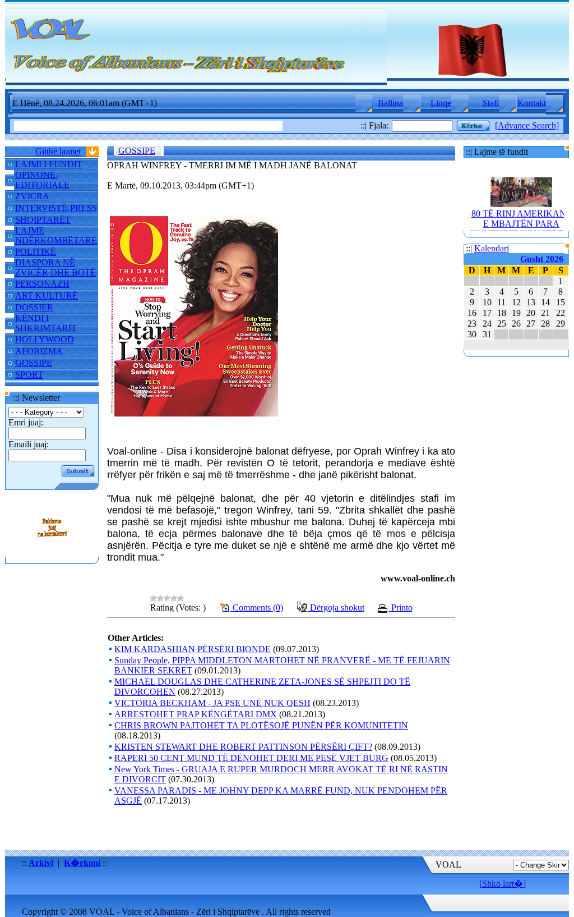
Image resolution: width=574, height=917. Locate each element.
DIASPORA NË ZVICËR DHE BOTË (55, 267)
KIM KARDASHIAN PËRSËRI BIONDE (192, 649)
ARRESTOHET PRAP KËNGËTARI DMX (195, 714)
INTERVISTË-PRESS (56, 208)
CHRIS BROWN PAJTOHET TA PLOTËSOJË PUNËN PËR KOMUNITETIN (261, 725)
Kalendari (491, 248)
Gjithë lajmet (58, 151)
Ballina (390, 103)
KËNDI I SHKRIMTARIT (46, 323)
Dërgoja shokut (336, 607)
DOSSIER (34, 307)
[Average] (167, 598)
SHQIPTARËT (43, 219)
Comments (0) (256, 607)
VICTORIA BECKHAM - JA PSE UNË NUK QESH (212, 703)
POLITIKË (35, 251)
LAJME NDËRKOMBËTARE (56, 235)
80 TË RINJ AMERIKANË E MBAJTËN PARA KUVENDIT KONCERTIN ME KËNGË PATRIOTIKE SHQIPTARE (521, 229)
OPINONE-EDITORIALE (42, 180)
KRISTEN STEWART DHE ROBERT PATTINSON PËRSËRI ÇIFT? (243, 746)
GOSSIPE (33, 363)
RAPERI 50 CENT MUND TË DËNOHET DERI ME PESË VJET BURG (251, 758)
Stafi (491, 103)
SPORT (29, 374)
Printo (401, 607)
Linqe (440, 103)
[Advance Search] (527, 125)
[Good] (173, 598)
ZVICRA (32, 196)
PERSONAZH (42, 283)
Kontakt (531, 103)
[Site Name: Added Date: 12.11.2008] (52, 552)
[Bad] (160, 598)
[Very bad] (153, 598)
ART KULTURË (46, 295)
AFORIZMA (39, 351)
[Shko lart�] (502, 883)
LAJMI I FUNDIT (48, 164)
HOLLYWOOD (44, 339)
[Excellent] (180, 598)
